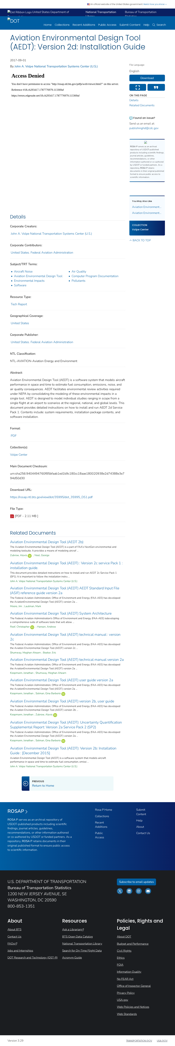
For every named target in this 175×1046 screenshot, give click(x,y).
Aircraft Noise (23, 271)
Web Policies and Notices (133, 1007)
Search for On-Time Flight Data (82, 951)
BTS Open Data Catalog (77, 937)
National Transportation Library (82, 944)
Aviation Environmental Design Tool (38, 276)
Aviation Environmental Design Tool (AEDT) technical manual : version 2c (65, 637)
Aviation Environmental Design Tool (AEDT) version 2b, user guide (62, 701)
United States (20, 323)
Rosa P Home (103, 810)
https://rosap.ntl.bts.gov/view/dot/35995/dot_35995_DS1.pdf (51, 497)
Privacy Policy (126, 993)
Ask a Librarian (71, 929)
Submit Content (129, 25)
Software (20, 285)
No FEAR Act (125, 979)
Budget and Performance (133, 944)
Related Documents (141, 105)
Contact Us (143, 833)
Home (48, 25)
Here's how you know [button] (154, 4)
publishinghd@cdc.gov (144, 128)
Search (161, 25)
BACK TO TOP (142, 240)
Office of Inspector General (134, 986)
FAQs (11, 944)
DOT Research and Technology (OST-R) (33, 958)
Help (146, 25)
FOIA (120, 965)
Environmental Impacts (29, 281)
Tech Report (19, 304)
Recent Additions (84, 25)
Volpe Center (18, 455)
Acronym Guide (72, 958)
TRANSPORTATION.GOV (139, 1040)
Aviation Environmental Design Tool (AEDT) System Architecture (61, 613)
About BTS (14, 929)
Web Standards (127, 1014)
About (140, 827)
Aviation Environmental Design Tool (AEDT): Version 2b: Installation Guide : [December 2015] (63, 750)
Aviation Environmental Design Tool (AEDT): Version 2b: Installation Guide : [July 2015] (147, 207)
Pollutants (78, 281)
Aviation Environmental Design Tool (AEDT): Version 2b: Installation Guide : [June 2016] (147, 213)
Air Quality (79, 271)
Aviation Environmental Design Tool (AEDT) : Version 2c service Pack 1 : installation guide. (66, 565)
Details (133, 100)
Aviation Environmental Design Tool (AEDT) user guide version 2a (61, 680)
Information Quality (129, 972)
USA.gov (122, 1000)
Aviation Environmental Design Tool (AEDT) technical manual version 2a (67, 659)
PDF (14, 436)
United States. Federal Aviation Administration (42, 253)
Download (147, 78)
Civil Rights (124, 951)
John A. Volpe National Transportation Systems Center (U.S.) (56, 66)
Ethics (121, 958)
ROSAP (16, 811)
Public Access (107, 25)
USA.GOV (162, 1040)
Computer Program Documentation (95, 276)
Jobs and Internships (20, 951)
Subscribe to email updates (136, 882)
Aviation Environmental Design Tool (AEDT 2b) (46, 542)
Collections (62, 25)
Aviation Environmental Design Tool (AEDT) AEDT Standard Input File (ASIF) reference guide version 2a (64, 590)
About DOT (124, 937)
